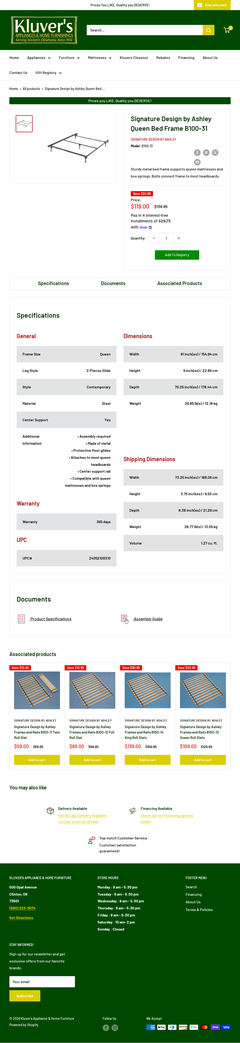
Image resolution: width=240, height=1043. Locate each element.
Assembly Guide (147, 618)
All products (31, 89)
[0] (227, 30)
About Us (210, 57)
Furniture (67, 57)
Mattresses (97, 57)
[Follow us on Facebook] (106, 1027)
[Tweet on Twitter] (215, 152)
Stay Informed (215, 5)
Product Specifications (50, 618)
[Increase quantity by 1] (179, 238)
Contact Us (18, 72)
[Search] (208, 30)
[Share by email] (197, 162)
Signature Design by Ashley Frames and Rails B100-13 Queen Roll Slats (200, 732)
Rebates (163, 57)
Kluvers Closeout (134, 57)
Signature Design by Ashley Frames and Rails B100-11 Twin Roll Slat (37, 732)
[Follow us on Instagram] (115, 1027)
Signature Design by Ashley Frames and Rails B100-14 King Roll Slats (145, 732)
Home (14, 57)
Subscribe (24, 995)
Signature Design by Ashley (153, 139)
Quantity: (138, 238)
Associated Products (179, 283)
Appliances (36, 57)
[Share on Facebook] (197, 152)
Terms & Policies (199, 909)
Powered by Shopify (23, 1025)
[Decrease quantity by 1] (154, 238)
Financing (186, 57)
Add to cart (37, 760)
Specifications (53, 283)
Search (191, 887)
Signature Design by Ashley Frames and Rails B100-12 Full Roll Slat (91, 732)
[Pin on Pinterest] (206, 152)
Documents (113, 283)
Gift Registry (46, 72)
